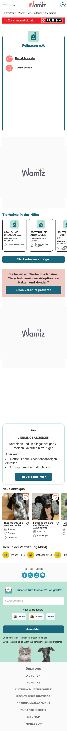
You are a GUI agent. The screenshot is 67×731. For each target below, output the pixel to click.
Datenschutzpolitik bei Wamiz (17, 642)
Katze (39, 616)
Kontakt (33, 682)
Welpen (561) (18, 555)
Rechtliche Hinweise (33, 696)
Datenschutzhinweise (33, 689)
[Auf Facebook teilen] (24, 575)
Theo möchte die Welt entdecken (13, 524)
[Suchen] (13, 4)
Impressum (33, 724)
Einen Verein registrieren (33, 290)
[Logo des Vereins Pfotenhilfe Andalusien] (40, 224)
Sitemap (33, 717)
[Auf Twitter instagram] (36, 575)
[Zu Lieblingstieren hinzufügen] (26, 497)
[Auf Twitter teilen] (30, 575)
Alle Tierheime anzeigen (33, 259)
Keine (51, 616)
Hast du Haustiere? (33, 609)
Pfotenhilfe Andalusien (38, 233)
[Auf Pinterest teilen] (42, 575)
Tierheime (50, 13)
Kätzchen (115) (43, 555)
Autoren (33, 675)
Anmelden (33, 629)
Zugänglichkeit (33, 710)
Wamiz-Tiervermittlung (30, 13)
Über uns (33, 669)
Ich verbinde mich (33, 477)
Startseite (10, 13)
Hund (22, 616)
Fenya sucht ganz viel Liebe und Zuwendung (43, 525)
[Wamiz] (39, 4)
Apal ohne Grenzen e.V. (12, 233)
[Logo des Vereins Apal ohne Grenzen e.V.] (14, 224)
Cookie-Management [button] (33, 703)
